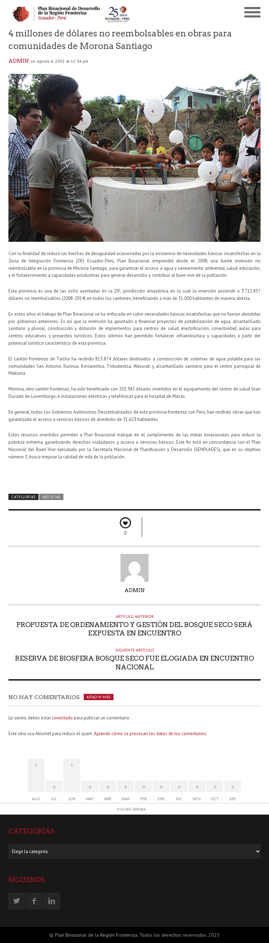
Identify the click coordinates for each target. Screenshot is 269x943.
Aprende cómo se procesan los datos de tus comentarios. (150, 734)
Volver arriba (131, 809)
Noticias (51, 496)
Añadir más (99, 697)
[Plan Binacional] (71, 13)
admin (18, 61)
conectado (62, 718)
